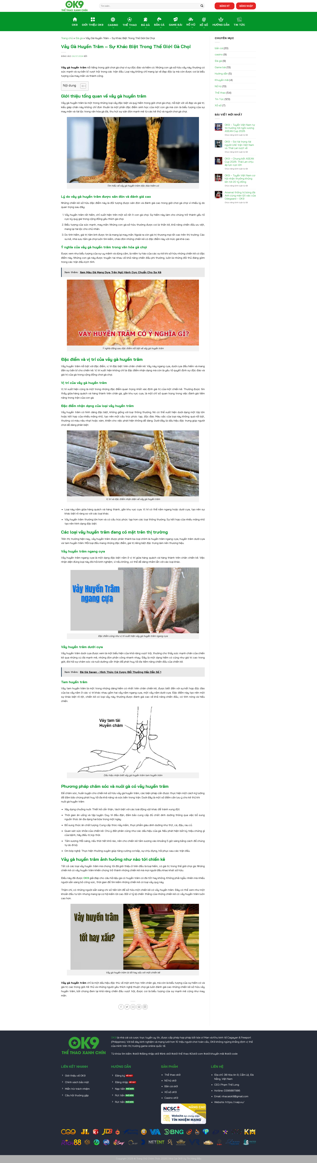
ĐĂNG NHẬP (246, 5)
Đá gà (79, 38)
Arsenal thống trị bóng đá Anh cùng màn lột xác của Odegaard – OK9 (240, 195)
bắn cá (219, 48)
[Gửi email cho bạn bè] (133, 1007)
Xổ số (218, 105)
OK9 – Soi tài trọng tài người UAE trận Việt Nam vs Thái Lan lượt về (239, 144)
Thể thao (220, 92)
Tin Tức (219, 99)
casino (219, 54)
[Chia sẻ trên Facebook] (121, 1007)
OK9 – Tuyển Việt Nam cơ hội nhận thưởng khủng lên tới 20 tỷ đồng (240, 178)
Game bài (220, 67)
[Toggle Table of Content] (81, 86)
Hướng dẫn (221, 73)
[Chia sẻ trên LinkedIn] (145, 1007)
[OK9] (77, 6)
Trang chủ (67, 38)
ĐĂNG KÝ (224, 5)
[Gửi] (202, 6)
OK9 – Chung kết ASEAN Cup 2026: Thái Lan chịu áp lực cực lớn (239, 161)
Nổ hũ (218, 86)
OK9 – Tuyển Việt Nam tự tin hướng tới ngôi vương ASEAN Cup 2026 (240, 128)
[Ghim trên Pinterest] (139, 1007)
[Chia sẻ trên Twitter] (127, 1007)
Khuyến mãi (222, 80)
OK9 (86, 878)
